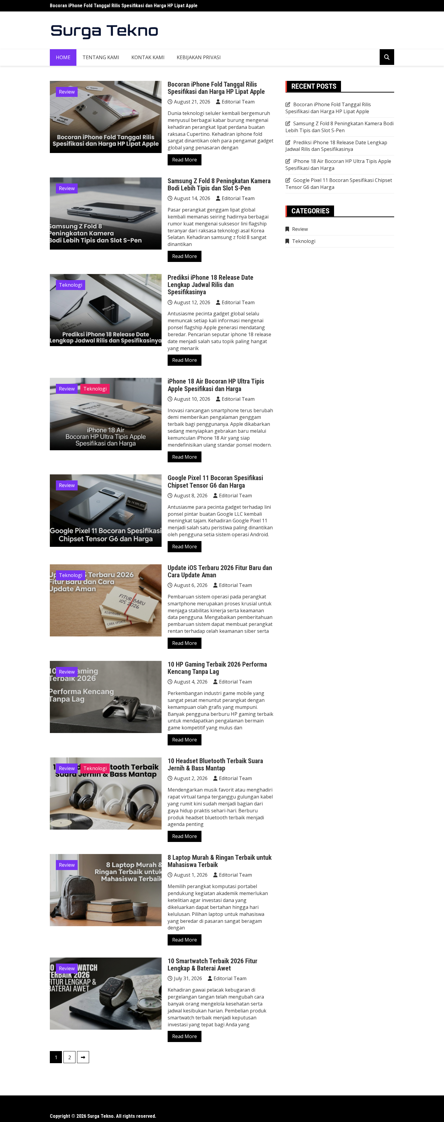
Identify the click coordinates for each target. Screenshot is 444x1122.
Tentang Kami (100, 57)
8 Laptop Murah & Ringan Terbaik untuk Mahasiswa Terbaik (220, 861)
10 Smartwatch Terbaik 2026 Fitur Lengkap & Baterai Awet (212, 964)
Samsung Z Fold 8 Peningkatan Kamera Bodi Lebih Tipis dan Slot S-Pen (219, 184)
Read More (184, 159)
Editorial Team (238, 101)
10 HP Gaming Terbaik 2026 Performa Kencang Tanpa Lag (217, 668)
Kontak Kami (148, 57)
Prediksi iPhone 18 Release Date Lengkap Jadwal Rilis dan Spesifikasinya (210, 285)
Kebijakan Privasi (199, 57)
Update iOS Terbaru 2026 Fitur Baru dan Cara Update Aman (220, 571)
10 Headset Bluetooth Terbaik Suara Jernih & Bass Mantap (215, 764)
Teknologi (70, 285)
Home (63, 57)
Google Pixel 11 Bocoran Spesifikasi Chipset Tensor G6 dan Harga (215, 481)
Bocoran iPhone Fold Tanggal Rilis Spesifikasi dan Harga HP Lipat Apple (124, 5)
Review (67, 91)
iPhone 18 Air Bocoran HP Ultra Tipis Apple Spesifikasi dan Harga (216, 385)
